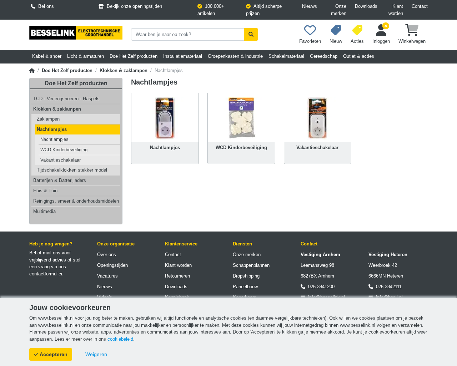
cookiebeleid (120, 339)
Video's (104, 297)
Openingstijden (112, 265)
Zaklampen (48, 119)
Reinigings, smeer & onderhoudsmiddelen (76, 201)
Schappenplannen (251, 265)
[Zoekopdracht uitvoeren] (251, 34)
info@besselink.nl (325, 297)
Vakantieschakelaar (60, 160)
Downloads (366, 6)
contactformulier (45, 273)
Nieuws (309, 6)
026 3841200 (320, 286)
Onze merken (338, 10)
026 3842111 (387, 286)
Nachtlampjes (52, 129)
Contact (420, 6)
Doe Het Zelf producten (67, 70)
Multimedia (44, 211)
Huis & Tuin (45, 190)
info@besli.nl (388, 297)
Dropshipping (246, 276)
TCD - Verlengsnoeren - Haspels (66, 98)
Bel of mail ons (44, 252)
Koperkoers (244, 297)
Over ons (106, 254)
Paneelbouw (245, 286)
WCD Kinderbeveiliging (63, 149)
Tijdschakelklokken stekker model (72, 170)
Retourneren (177, 276)
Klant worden (395, 10)
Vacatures (107, 276)
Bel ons (44, 6)
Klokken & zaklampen (123, 70)
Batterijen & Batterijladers (59, 180)
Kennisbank (177, 297)
